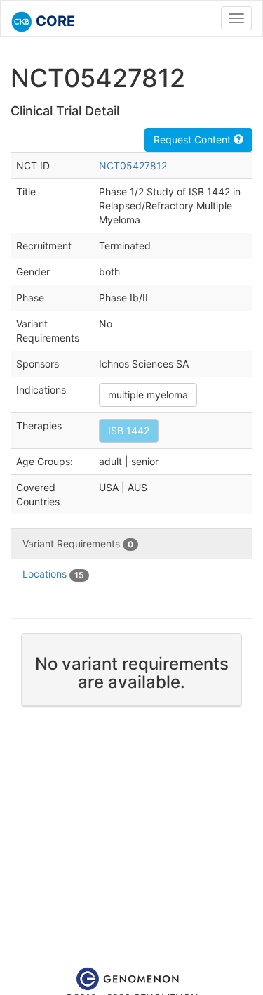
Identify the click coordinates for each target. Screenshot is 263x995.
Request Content (194, 139)
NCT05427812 (133, 165)
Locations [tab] (53, 574)
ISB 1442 (128, 430)
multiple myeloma (148, 395)
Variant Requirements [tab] (77, 543)
